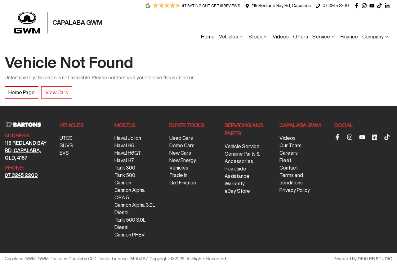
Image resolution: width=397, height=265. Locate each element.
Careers (288, 152)
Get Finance (182, 182)
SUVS (66, 145)
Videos (281, 36)
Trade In (178, 175)
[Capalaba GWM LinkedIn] (388, 5)
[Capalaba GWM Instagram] (365, 5)
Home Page (21, 92)
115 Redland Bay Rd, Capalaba (281, 5)
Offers (300, 36)
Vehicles (228, 36)
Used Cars (181, 137)
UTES (66, 137)
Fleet (285, 160)
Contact (288, 167)
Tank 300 (124, 167)
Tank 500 (124, 175)
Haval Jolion (127, 137)
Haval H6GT (127, 152)
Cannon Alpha (129, 190)
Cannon (122, 182)
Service (321, 36)
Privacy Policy (294, 190)
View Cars (56, 92)
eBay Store (237, 190)
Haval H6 (124, 145)
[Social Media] (381, 5)
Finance (349, 36)
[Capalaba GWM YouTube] (373, 5)
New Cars (180, 152)
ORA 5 (121, 197)
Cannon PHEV (129, 234)
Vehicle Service (242, 146)
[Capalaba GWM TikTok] (388, 137)
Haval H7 (124, 160)
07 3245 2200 (336, 5)
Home (208, 36)
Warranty (235, 183)
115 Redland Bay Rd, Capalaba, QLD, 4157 (26, 150)
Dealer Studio (375, 259)
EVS (64, 152)
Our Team (290, 145)
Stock (255, 36)
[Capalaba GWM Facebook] (358, 5)
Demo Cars (181, 145)
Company (373, 36)
